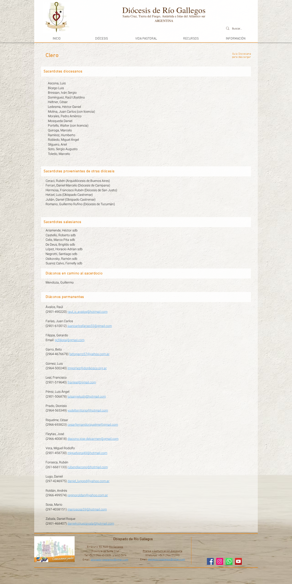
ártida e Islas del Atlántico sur (186, 16)
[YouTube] (238, 561)
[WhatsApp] (229, 561)
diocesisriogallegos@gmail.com (166, 559)
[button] (101, 38)
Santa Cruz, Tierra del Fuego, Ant (145, 16)
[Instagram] (219, 561)
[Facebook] (210, 561)
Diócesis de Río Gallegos (164, 9)
